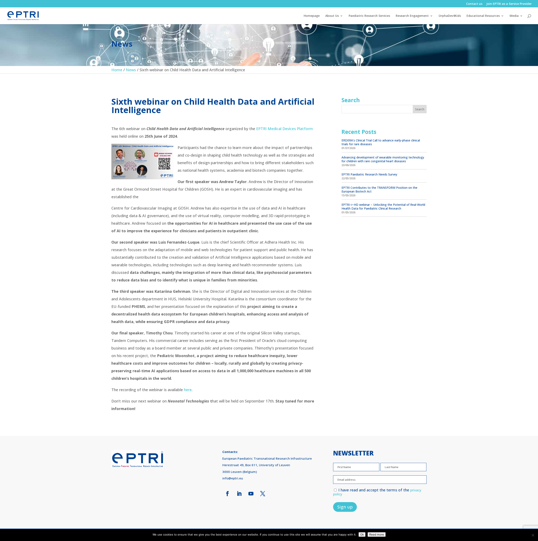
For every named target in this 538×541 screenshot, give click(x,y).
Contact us (474, 4)
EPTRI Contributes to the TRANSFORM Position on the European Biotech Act (379, 189)
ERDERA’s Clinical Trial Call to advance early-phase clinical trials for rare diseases (381, 142)
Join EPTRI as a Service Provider (509, 4)
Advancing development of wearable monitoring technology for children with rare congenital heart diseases (383, 159)
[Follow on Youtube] (251, 494)
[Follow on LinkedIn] (239, 494)
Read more (376, 534)
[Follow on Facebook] (227, 494)
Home (116, 69)
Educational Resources (483, 16)
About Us (332, 16)
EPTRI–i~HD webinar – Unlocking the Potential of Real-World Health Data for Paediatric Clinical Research (383, 206)
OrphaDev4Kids (450, 16)
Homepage (312, 16)
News (131, 69)
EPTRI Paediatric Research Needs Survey (369, 174)
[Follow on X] (263, 494)
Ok (362, 534)
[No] (533, 535)
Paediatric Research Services (369, 16)
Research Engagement (412, 16)
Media (514, 16)
